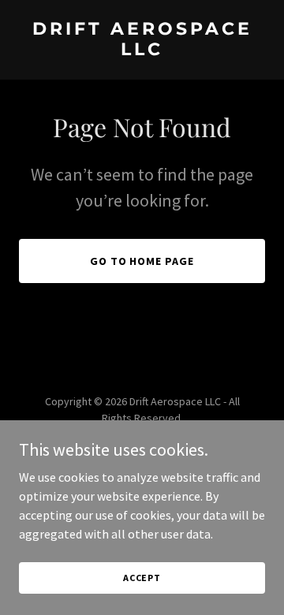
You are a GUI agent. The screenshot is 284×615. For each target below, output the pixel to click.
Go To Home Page (142, 261)
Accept (142, 577)
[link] (142, 50)
